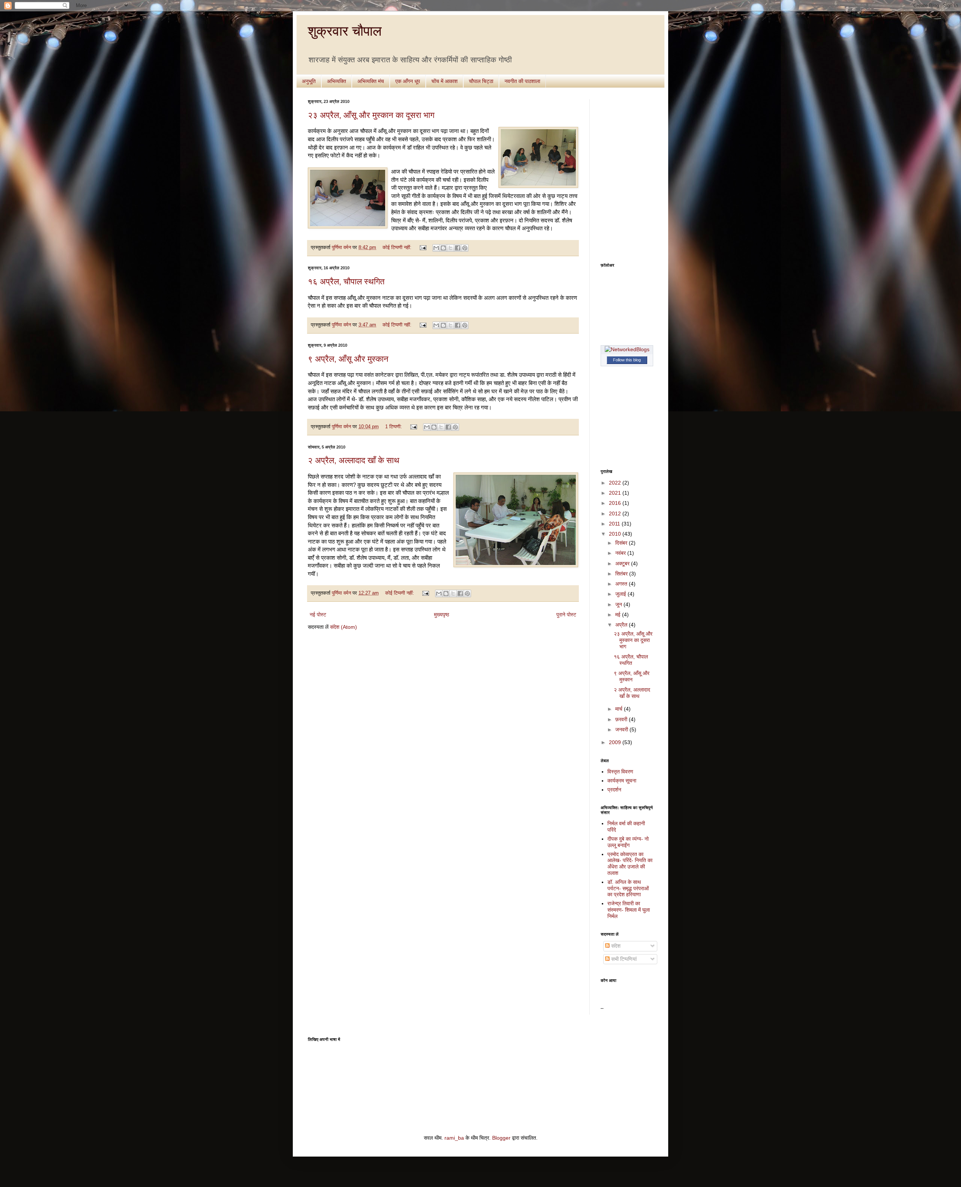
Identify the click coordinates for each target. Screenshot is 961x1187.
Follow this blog (627, 360)
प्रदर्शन (614, 790)
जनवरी (622, 729)
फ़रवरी (622, 719)
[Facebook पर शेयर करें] (457, 248)
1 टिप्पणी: (394, 426)
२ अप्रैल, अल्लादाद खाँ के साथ (353, 460)
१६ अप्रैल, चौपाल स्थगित (346, 281)
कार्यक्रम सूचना (621, 781)
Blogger (501, 1138)
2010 (615, 534)
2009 (615, 742)
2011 (615, 524)
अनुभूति (309, 81)
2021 (615, 493)
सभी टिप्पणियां (623, 959)
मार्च (619, 709)
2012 (615, 513)
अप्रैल (622, 625)
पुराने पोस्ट (566, 615)
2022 (615, 483)
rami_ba (454, 1138)
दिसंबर (622, 543)
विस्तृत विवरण (620, 772)
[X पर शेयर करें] (450, 248)
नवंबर (621, 553)
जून (619, 604)
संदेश (615, 946)
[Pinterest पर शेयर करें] (464, 248)
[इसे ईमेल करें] (436, 248)
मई (618, 615)
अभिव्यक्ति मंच (370, 81)
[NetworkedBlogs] (627, 349)
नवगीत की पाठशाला (522, 81)
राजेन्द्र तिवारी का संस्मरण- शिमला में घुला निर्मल (628, 909)
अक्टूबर (623, 563)
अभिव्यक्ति (336, 81)
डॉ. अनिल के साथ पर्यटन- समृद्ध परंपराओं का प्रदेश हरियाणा (628, 888)
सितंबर (622, 574)
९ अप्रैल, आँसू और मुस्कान (348, 359)
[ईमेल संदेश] (422, 247)
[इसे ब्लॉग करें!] (443, 248)
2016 (615, 503)
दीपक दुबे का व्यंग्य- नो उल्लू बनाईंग (628, 842)
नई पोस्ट (318, 615)
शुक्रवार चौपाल (345, 31)
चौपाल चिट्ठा (481, 81)
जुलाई (621, 594)
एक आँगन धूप (407, 81)
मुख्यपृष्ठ (441, 615)
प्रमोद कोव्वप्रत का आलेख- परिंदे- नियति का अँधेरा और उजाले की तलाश (629, 863)
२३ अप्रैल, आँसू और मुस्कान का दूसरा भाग (371, 115)
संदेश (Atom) (343, 627)
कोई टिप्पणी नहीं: (398, 247)
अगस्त (622, 584)
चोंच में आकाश (444, 81)
